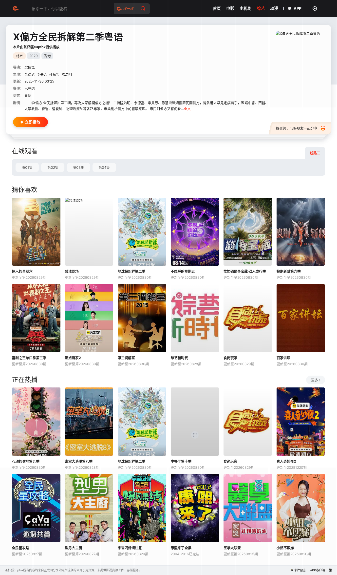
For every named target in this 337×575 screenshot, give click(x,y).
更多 (314, 380)
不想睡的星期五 (183, 271)
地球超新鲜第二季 (131, 271)
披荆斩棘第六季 (289, 271)
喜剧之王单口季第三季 (29, 358)
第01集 (27, 167)
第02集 (52, 167)
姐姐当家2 (73, 358)
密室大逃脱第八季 (79, 461)
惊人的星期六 (22, 271)
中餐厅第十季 (181, 461)
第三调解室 (126, 358)
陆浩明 (66, 74)
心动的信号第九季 (25, 461)
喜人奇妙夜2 (286, 461)
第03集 (78, 167)
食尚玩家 (230, 358)
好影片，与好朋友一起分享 (297, 128)
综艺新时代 (179, 358)
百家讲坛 (283, 358)
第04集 (104, 167)
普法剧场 (72, 271)
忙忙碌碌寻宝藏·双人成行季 (245, 271)
